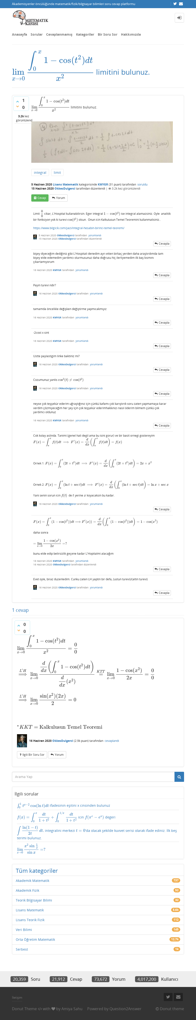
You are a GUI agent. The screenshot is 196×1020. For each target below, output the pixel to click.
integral (40, 172)
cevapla (164, 244)
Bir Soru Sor (107, 34)
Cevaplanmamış (59, 34)
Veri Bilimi (24, 929)
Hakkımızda (131, 34)
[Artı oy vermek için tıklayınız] (17, 101)
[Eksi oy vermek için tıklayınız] (17, 106)
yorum (60, 198)
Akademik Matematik (32, 880)
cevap (42, 198)
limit (57, 172)
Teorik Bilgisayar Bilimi (34, 900)
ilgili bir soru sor (33, 755)
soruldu (142, 184)
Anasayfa (19, 34)
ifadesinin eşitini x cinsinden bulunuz (63, 805)
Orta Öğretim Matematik (35, 939)
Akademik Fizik (27, 890)
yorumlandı (94, 235)
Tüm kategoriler (37, 870)
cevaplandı (112, 741)
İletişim (17, 997)
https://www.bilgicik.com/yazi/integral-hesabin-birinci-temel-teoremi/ (78, 228)
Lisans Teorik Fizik (30, 920)
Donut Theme (24, 1008)
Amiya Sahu (71, 1008)
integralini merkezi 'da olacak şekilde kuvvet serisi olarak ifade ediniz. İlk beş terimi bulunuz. (97, 832)
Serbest (22, 949)
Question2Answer (125, 1008)
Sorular (37, 34)
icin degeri (66, 817)
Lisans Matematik (65, 184)
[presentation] (53, 72)
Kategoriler (85, 34)
